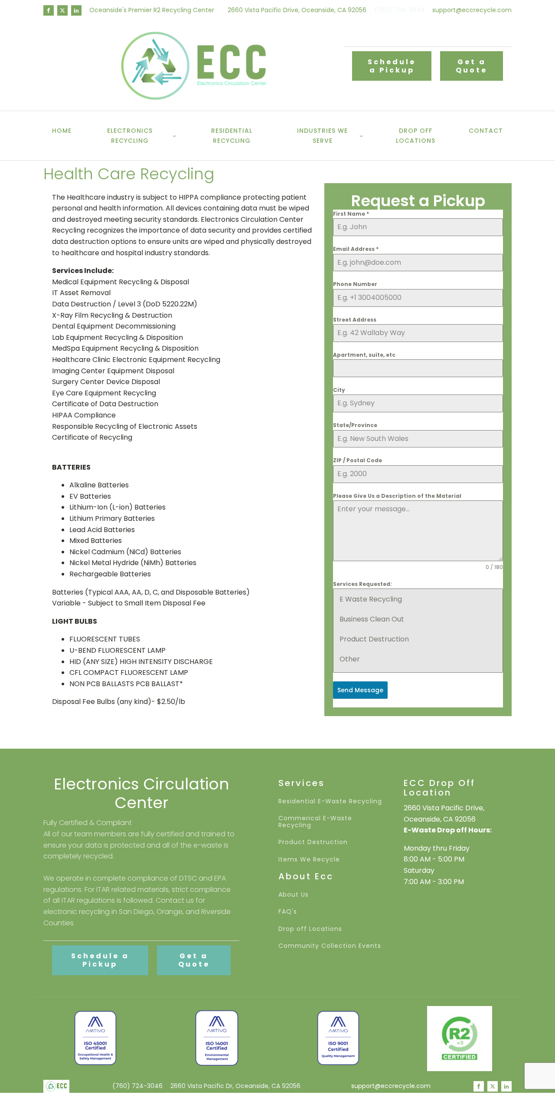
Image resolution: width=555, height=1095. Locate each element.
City (339, 390)
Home (62, 130)
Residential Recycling (231, 135)
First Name (351, 213)
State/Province (355, 425)
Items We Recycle (309, 859)
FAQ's (287, 911)
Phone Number (355, 284)
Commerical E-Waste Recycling (315, 822)
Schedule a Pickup (392, 66)
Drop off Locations (415, 135)
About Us (293, 894)
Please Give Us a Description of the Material (397, 496)
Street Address (354, 319)
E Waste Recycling (371, 599)
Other (350, 659)
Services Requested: (362, 584)
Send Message (360, 690)
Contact (486, 130)
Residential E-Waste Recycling (330, 801)
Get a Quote (471, 66)
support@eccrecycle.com (472, 10)
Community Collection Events (329, 946)
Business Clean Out (372, 619)
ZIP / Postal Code (357, 460)
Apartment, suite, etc (364, 354)
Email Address (356, 249)
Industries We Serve (322, 135)
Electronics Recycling (130, 135)
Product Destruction (374, 639)
